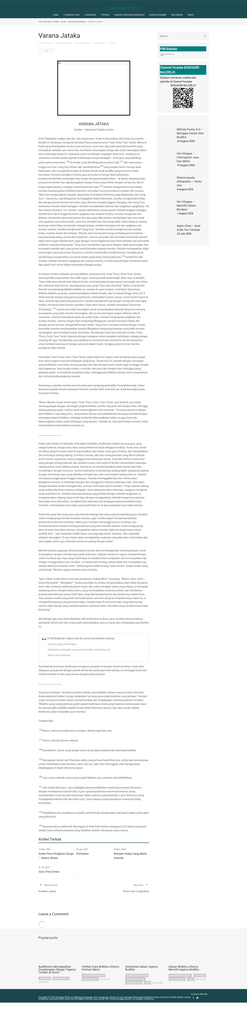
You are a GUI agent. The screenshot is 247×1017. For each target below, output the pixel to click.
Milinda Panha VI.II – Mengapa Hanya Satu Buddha (190, 133)
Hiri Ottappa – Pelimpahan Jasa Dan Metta (188, 157)
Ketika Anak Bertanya (135, 979)
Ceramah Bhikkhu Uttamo (93, 975)
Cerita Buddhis (45, 43)
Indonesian (169, 54)
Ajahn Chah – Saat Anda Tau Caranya (188, 227)
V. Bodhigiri (90, 15)
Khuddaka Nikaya (63, 43)
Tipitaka (105, 15)
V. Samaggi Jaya (71, 15)
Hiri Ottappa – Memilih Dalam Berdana (186, 205)
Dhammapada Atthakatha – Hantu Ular (189, 181)
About (191, 15)
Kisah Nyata (45, 978)
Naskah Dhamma (157, 15)
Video (147, 983)
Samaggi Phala (123, 8)
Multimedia (177, 15)
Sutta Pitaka (100, 43)
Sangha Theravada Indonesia (129, 15)
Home (56, 15)
